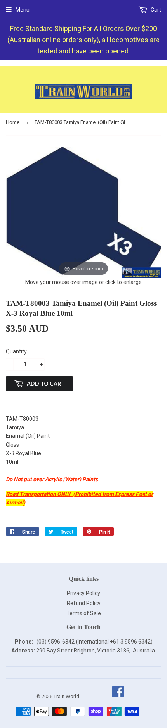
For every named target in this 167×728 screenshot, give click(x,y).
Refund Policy (84, 603)
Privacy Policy (83, 593)
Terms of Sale (83, 613)
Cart (155, 10)
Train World (66, 696)
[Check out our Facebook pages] (118, 696)
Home (12, 122)
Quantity (16, 351)
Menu (23, 10)
